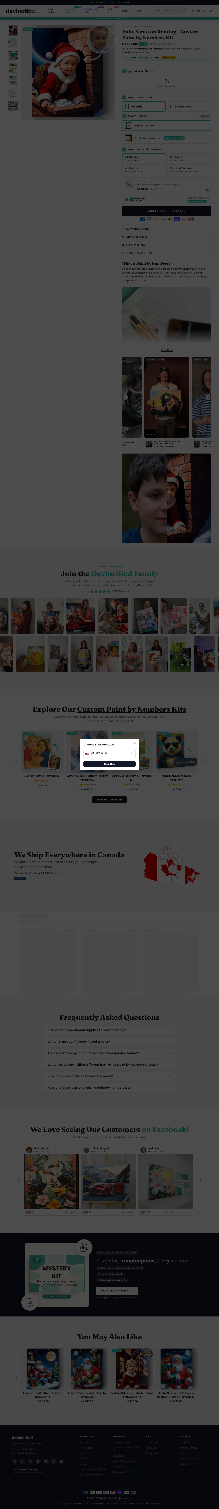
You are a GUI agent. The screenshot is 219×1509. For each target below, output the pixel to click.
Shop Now (109, 763)
